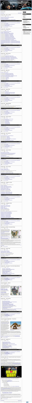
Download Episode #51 (3, 96)
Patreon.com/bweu (6, 23)
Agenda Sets (8, 136)
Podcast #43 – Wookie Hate (5, 248)
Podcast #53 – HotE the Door (6, 53)
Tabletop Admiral (4, 345)
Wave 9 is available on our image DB (5, 152)
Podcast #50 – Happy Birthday (6, 103)
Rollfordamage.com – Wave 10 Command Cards (10, 56)
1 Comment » (6, 51)
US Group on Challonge (3, 292)
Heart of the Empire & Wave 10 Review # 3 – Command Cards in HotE (8, 40)
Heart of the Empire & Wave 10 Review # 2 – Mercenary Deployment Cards (9, 58)
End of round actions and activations (9, 76)
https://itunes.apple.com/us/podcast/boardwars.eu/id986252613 (13, 22)
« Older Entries (2, 400)
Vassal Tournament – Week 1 (6, 282)
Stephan (8, 30)
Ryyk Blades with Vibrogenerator (8, 120)
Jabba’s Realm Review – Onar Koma (7, 342)
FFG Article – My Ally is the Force (4, 72)
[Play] (1, 45)
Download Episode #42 (3, 276)
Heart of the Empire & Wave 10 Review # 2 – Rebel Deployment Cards (8, 57)
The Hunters (7, 77)
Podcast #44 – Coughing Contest (6, 203)
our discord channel (7, 336)
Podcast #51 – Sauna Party (5, 89)
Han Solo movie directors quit (4, 135)
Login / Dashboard (25, 20)
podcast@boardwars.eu (17, 336)
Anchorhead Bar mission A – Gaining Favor (7, 392)
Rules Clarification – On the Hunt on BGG (5, 189)
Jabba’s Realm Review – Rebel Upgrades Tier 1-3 (6, 252)
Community (5, 296)
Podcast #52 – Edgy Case (5, 70)
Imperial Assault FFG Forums (26, 33)
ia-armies (13, 386)
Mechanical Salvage (7, 122)
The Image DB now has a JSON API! (7, 31)
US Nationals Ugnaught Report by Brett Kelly (10, 92)
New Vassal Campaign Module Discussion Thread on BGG (9, 309)
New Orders (24, 26)
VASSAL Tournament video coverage (7, 270)
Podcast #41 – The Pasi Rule (5, 298)
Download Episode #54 (3, 46)
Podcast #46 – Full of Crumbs (6, 166)
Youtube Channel (3, 233)
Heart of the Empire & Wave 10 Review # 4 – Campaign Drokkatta (8, 19)
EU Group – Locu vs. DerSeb (4, 289)
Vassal (4, 362)
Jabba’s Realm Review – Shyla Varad (5, 156)
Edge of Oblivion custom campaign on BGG (10, 93)
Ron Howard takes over (10, 135)
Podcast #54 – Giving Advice (5, 29)
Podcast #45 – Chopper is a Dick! (6, 182)
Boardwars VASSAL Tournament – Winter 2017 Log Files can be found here (5, 238)
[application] (11, 20)
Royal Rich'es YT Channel (26, 27)
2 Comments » (8, 296)
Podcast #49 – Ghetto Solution (6, 116)
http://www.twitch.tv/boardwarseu (8, 50)
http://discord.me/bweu (6, 49)
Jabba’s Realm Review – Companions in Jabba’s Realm (9, 305)
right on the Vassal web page (17, 363)
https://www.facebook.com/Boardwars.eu (10, 24)
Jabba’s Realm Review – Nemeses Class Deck (8, 304)
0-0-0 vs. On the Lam (7, 139)
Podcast (4, 51)
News (4, 246)
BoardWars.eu (13, 2)
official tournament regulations (6, 388)
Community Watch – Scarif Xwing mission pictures (6, 193)
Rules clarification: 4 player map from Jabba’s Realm (8, 273)
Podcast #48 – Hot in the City (6, 133)
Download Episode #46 (3, 175)
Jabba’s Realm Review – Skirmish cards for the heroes (9, 343)
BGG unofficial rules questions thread (9, 140)
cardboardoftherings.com (3, 155)
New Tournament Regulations (6, 303)
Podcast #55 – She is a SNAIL (6, 14)
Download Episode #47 (3, 159)
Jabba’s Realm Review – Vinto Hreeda (5, 251)
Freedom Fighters (7, 121)
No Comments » (6, 101)
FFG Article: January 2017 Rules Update (7, 302)
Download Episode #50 (3, 109)
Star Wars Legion (7, 91)
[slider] (20, 20)
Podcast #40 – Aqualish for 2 (5, 339)
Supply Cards (8, 137)
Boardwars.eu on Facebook (26, 21)
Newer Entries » (20, 400)
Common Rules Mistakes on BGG (27, 32)
